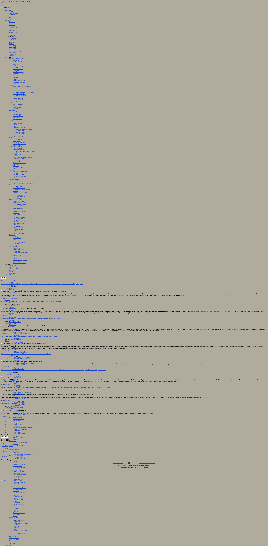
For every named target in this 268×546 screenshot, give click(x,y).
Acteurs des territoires (19, 488)
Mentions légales (118, 463)
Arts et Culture (13, 345)
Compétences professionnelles (22, 357)
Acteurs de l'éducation (11, 307)
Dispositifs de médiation (20, 353)
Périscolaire (12, 536)
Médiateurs (12, 325)
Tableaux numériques (19, 433)
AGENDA (4, 457)
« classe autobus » (228, 311)
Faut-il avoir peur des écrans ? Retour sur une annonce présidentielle (26, 354)
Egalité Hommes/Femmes (20, 523)
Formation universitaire (19, 366)
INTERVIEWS (5, 448)
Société (11, 486)
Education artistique (19, 458)
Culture (15, 350)
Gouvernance (17, 526)
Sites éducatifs (17, 466)
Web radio (16, 436)
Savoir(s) (7, 300)
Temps (15, 448)
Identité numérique (18, 401)
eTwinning (16, 439)
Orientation (16, 416)
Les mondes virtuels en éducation (23, 427)
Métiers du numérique (19, 414)
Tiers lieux (16, 514)
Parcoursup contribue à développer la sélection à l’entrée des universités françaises (31, 319)
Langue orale (17, 385)
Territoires (12, 505)
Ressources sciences (19, 464)
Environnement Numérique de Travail (24, 422)
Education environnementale (21, 460)
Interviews (12, 285)
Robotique (16, 483)
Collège (11, 541)
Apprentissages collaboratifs (21, 333)
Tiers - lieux (16, 532)
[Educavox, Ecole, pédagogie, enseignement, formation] (17, 1)
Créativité (16, 335)
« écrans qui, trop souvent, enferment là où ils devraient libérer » (197, 364)
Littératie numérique (19, 404)
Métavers (16, 477)
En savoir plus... (5, 298)
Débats (11, 282)
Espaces (15, 444)
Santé (15, 501)
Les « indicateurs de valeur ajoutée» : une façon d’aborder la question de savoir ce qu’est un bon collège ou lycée (42, 284)
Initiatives (16, 341)
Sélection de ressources (16, 455)
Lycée (11, 542)
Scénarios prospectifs (19, 447)
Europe (15, 507)
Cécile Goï (6, 311)
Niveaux (7, 535)
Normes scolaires (18, 498)
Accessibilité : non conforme (147, 463)
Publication (16, 405)
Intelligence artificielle (19, 474)
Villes (15, 516)
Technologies (13, 298)
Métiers (11, 408)
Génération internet (18, 494)
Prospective (12, 441)
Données (16, 452)
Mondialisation (17, 497)
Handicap (16, 495)
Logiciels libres (17, 476)
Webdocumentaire (18, 438)
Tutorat (15, 372)
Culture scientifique (18, 472)
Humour (15, 383)
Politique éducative (18, 445)
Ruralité (15, 511)
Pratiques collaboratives (20, 429)
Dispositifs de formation (20, 358)
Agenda (11, 289)
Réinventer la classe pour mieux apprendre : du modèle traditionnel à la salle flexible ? (32, 301)
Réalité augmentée (18, 480)
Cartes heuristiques (18, 419)
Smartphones (17, 432)
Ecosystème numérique (20, 442)
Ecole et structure (18, 489)
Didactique (12, 292)
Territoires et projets (19, 504)
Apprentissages (17, 332)
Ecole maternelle (14, 538)
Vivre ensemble (13, 517)
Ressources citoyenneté (20, 463)
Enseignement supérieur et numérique (24, 363)
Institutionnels (13, 323)
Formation (12, 355)
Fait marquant (9, 374)
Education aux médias (19, 398)
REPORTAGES (6, 451)
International (17, 508)
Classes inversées (18, 420)
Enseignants (12, 317)
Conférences (13, 303)
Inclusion (16, 527)
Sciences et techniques (15, 470)
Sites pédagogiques (19, 467)
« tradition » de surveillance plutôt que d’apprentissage (205, 311)
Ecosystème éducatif (19, 492)
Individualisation (18, 339)
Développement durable (20, 473)
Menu (3, 278)
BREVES (4, 454)
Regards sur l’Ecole (19, 499)
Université (12, 544)
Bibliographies (17, 457)
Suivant (7, 432)
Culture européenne (19, 520)
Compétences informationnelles (22, 392)
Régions (15, 510)
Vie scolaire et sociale (19, 533)
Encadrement (13, 316)
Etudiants (12, 320)
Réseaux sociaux (18, 407)
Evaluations (16, 338)
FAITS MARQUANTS (7, 446)
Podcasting (16, 430)
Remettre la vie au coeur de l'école (13, 403)
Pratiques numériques (15, 417)
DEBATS (4, 443)
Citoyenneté (16, 519)
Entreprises (16, 411)
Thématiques (8, 328)
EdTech (11, 314)
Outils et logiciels (18, 479)
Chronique (8, 408)
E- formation (16, 360)
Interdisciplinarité (18, 342)
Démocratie (16, 521)
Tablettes (16, 435)
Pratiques (12, 306)
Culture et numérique (19, 351)
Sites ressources (18, 469)
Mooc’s (15, 367)
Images (15, 426)
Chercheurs (12, 310)
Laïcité (15, 529)
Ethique (15, 524)
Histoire (15, 461)
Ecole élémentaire (14, 539)
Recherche (12, 297)
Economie (16, 491)
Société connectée (18, 502)
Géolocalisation (17, 425)
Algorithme (16, 451)
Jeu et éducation (18, 375)
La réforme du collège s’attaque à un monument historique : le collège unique (29, 336)
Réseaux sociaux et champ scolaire (23, 454)
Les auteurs (8, 545)
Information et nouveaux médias (22, 400)
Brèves (11, 288)
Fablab (15, 423)
